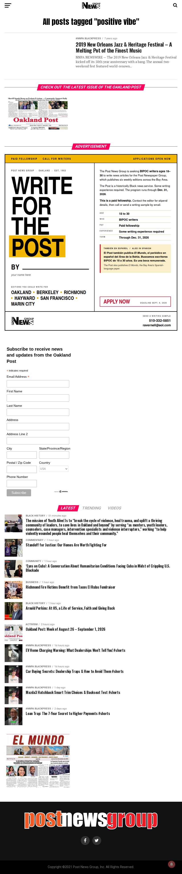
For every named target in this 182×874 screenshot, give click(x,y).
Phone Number (17, 477)
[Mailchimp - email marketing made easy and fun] (61, 492)
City (9, 448)
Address (12, 420)
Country (44, 462)
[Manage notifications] (171, 864)
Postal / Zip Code (19, 462)
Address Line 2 (17, 434)
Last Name (14, 405)
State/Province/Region (54, 448)
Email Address (18, 377)
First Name (14, 391)
